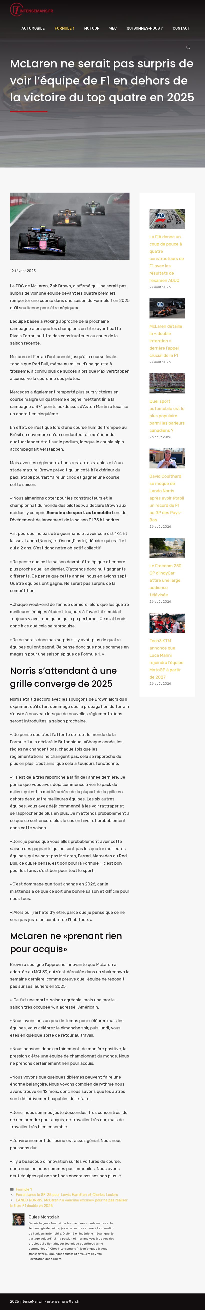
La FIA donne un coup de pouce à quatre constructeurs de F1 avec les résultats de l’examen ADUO (167, 258)
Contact (181, 28)
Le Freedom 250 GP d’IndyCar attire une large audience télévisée (166, 580)
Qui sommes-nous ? (145, 28)
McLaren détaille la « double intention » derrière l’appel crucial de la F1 (166, 341)
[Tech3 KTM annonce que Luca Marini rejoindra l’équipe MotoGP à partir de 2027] (167, 629)
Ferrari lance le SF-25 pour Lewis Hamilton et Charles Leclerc (67, 1194)
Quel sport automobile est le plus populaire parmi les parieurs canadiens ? (167, 416)
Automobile (33, 28)
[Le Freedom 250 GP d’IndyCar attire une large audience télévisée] (167, 554)
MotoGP (91, 28)
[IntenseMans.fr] (32, 9)
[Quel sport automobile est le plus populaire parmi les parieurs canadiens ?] (167, 389)
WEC (113, 28)
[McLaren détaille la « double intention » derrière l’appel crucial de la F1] (167, 314)
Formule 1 (64, 28)
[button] (188, 47)
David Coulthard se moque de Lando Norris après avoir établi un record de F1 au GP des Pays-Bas (167, 498)
